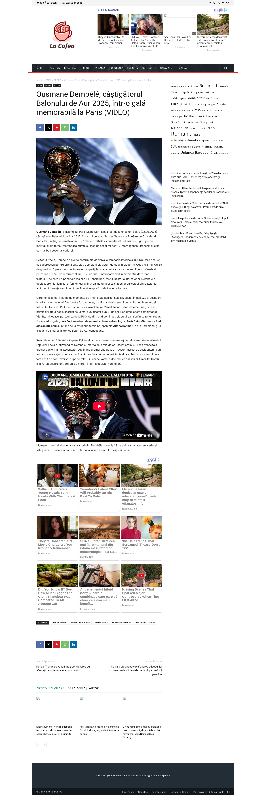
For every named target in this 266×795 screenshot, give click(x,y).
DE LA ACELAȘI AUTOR (83, 688)
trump (207, 146)
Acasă (39, 80)
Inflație (189, 116)
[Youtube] (227, 3)
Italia (214, 116)
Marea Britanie (178, 122)
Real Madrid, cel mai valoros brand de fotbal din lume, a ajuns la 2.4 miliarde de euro (99, 730)
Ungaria (175, 153)
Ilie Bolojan (176, 116)
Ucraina (218, 146)
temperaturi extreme (189, 146)
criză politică (185, 92)
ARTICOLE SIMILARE (50, 688)
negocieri (208, 122)
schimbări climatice (185, 140)
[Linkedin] (73, 127)
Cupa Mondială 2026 (203, 92)
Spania (205, 140)
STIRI (48, 80)
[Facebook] (210, 3)
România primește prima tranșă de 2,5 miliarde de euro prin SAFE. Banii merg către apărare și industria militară (199, 177)
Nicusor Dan (179, 128)
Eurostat (222, 104)
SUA (174, 146)
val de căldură (221, 153)
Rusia (197, 134)
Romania (182, 134)
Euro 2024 (179, 104)
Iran (208, 116)
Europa (194, 104)
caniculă (223, 86)
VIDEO (57, 85)
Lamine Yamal (101, 622)
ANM (173, 86)
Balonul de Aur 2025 (80, 622)
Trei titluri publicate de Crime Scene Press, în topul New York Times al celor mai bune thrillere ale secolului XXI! (199, 222)
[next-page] (44, 745)
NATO (198, 122)
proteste (202, 128)
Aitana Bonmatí (59, 622)
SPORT (57, 80)
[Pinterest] (56, 127)
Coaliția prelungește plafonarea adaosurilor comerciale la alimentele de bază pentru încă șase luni (135, 670)
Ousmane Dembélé (122, 622)
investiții (199, 116)
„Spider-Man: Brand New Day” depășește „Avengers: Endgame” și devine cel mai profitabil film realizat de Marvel (198, 237)
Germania (218, 110)
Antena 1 (181, 86)
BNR (196, 86)
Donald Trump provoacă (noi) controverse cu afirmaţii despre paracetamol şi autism (63, 668)
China (174, 92)
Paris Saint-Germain (146, 622)
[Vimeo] (223, 3)
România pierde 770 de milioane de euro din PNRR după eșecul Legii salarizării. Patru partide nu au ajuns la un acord (199, 207)
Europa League (208, 104)
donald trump (198, 98)
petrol (193, 128)
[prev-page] (38, 745)
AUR (189, 86)
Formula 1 (207, 110)
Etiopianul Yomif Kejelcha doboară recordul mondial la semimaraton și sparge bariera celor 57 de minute (54, 730)
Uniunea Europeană (196, 152)
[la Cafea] (62, 35)
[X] (219, 3)
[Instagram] (214, 3)
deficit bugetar (179, 98)
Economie (216, 98)
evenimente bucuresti (182, 110)
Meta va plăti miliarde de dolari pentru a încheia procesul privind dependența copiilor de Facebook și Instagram (200, 192)
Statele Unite (217, 140)
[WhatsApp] (65, 127)
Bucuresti (208, 86)
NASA (190, 122)
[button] (225, 68)
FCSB (197, 110)
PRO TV (211, 128)
